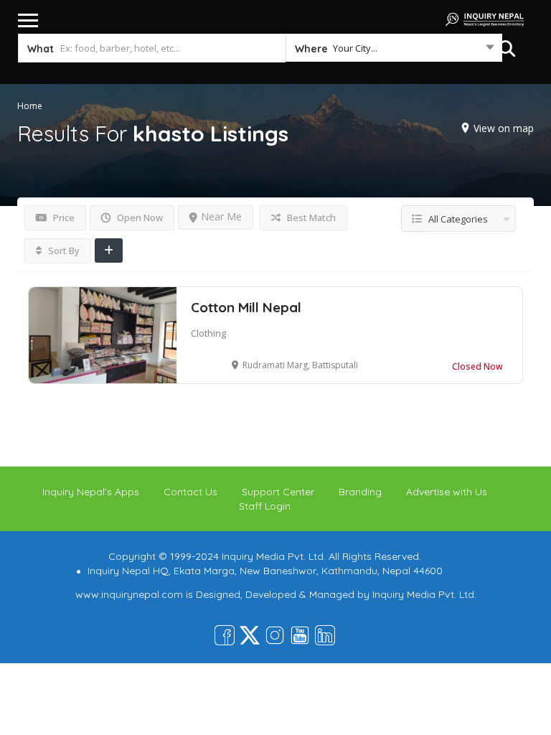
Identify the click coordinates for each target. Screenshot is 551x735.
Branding (360, 491)
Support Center (278, 491)
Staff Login (265, 506)
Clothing (208, 333)
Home (29, 106)
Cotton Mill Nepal (246, 307)
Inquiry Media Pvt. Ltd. (424, 594)
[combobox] (393, 50)
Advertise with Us (446, 491)
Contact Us (190, 491)
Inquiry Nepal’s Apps (90, 491)
